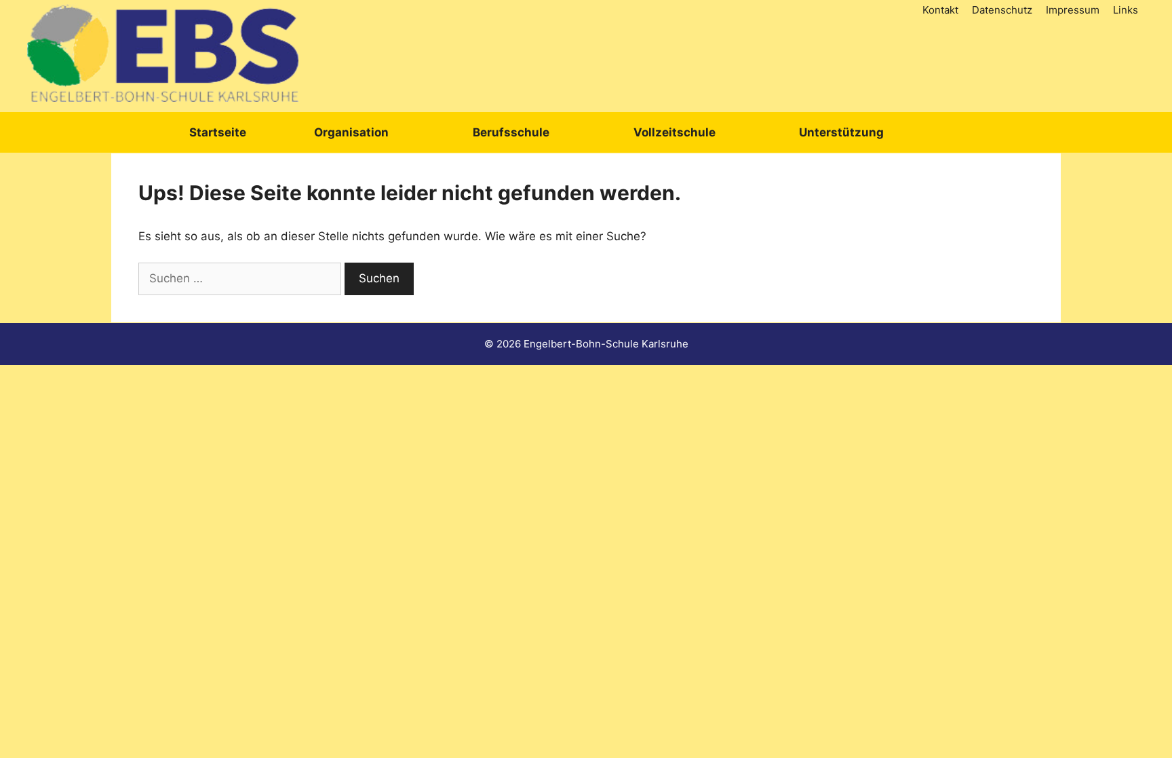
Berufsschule (511, 132)
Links (1125, 9)
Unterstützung (841, 132)
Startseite (217, 132)
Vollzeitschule (674, 132)
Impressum (1072, 9)
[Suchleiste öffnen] (975, 132)
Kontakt (940, 9)
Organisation (351, 132)
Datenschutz (1002, 9)
